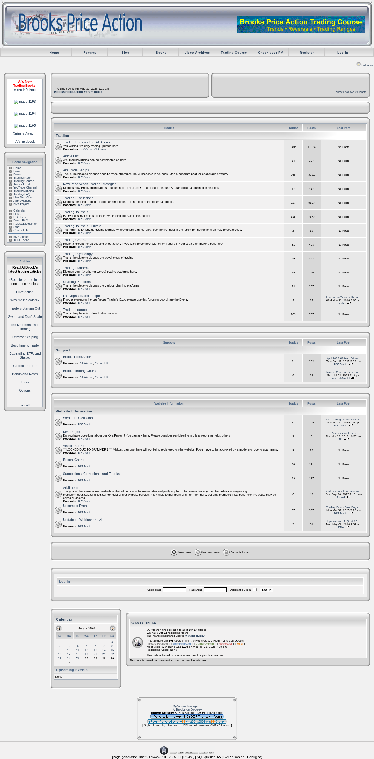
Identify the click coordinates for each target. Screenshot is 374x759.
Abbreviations (22, 200)
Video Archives (197, 52)
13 (95, 649)
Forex (25, 382)
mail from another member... (343, 491)
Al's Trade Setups (76, 170)
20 (95, 654)
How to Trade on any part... (343, 372)
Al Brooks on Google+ (187, 709)
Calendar (367, 65)
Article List (70, 156)
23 (59, 658)
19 (86, 654)
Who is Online (143, 623)
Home (54, 52)
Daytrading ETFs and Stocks (25, 356)
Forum (17, 171)
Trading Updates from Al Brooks (86, 142)
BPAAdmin (86, 149)
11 (77, 649)
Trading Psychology (78, 254)
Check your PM (270, 52)
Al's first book (25, 141)
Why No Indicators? (24, 300)
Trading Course (234, 52)
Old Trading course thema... (343, 419)
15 (112, 649)
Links (17, 213)
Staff (16, 227)
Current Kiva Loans (344, 433)
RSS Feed (20, 217)
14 (104, 649)
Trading (62, 136)
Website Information (74, 411)
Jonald (340, 497)
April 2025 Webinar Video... (343, 358)
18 (77, 654)
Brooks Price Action (77, 357)
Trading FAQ (21, 194)
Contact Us (20, 230)
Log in (342, 52)
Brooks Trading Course (80, 371)
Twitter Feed (21, 184)
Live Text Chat (23, 197)
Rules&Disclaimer (25, 223)
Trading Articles (23, 190)
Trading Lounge (75, 310)
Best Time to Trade (25, 345)
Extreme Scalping (25, 337)
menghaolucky (195, 635)
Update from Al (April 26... (343, 521)
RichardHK (101, 363)
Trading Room (22, 177)
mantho (341, 303)
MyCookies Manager (185, 706)
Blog (126, 52)
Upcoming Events (76, 506)
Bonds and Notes (25, 374)
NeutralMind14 (341, 378)
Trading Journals (75, 212)
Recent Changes (75, 460)
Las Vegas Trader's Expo (81, 296)
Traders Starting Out (25, 308)
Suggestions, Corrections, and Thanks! (91, 474)
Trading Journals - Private (82, 226)
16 (59, 654)
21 (104, 654)
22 (112, 654)
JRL (340, 439)
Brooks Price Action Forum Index (78, 91)
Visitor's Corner (74, 446)
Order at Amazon (25, 134)
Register (307, 52)
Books (161, 52)
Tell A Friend (21, 240)
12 (86, 649)
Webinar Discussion (78, 418)
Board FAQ (20, 220)
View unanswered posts (351, 91)
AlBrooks (100, 149)
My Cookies (21, 236)
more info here (25, 90)
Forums (90, 52)
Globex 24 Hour (25, 366)
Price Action (25, 292)
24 (68, 658)
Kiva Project (21, 204)
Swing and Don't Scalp (25, 317)
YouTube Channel (25, 187)
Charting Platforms (77, 282)
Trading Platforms (76, 268)
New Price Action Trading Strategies (89, 184)
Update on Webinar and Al (82, 520)
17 (68, 654)
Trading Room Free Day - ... (343, 507)
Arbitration (70, 488)
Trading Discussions (78, 198)
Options (25, 391)
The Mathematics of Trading (24, 327)
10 (68, 649)
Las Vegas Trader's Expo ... (343, 297)
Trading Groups (74, 240)
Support (63, 350)
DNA (341, 527)
